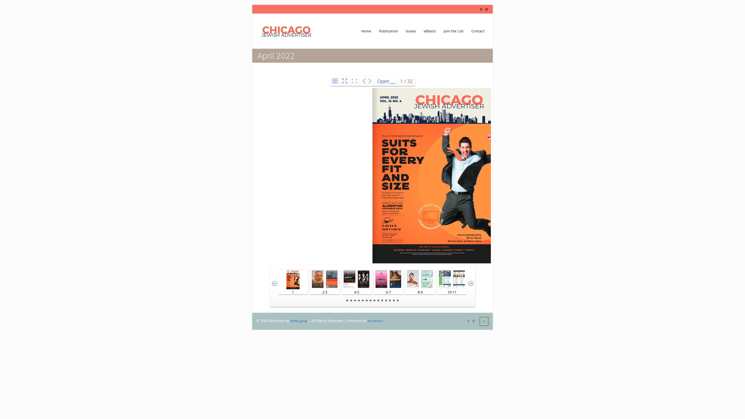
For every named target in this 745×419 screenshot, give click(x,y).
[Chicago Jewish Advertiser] (286, 31)
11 (386, 300)
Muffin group (298, 321)
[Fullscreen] (344, 81)
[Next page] (369, 81)
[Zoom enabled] (354, 81)
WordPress (375, 321)
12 (390, 300)
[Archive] (335, 81)
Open (383, 81)
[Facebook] (481, 9)
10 (382, 300)
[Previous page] (364, 81)
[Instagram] (486, 9)
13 (394, 300)
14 (398, 300)
